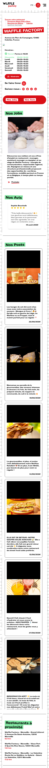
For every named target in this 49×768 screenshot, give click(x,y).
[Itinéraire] (24, 45)
